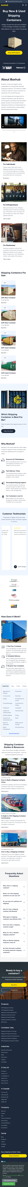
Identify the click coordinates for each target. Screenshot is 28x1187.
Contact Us (14, 990)
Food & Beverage (7, 703)
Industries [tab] (5, 686)
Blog (2, 1137)
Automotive (18, 691)
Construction (6, 696)
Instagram (3, 1144)
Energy (5, 698)
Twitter (3, 1141)
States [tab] (24, 686)
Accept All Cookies (8, 1184)
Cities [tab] (18, 686)
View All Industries (14, 733)
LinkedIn (3, 1146)
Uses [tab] (12, 686)
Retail (16, 718)
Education (18, 696)
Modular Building (7, 715)
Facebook (3, 1139)
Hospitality (18, 708)
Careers (3, 1113)
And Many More (19, 727)
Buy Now (14, 985)
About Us (3, 1111)
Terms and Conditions (12, 1175)
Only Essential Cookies (10, 1180)
